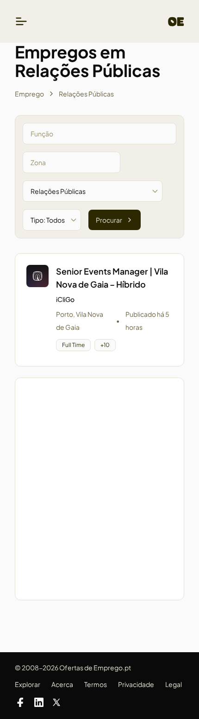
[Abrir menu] (21, 21)
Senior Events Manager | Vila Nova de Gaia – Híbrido (112, 277)
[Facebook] (20, 702)
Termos (95, 684)
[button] (99, 309)
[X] (56, 702)
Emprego (29, 94)
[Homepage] (176, 21)
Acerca (62, 684)
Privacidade (136, 684)
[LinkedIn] (38, 702)
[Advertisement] (99, 489)
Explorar (27, 684)
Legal (173, 684)
